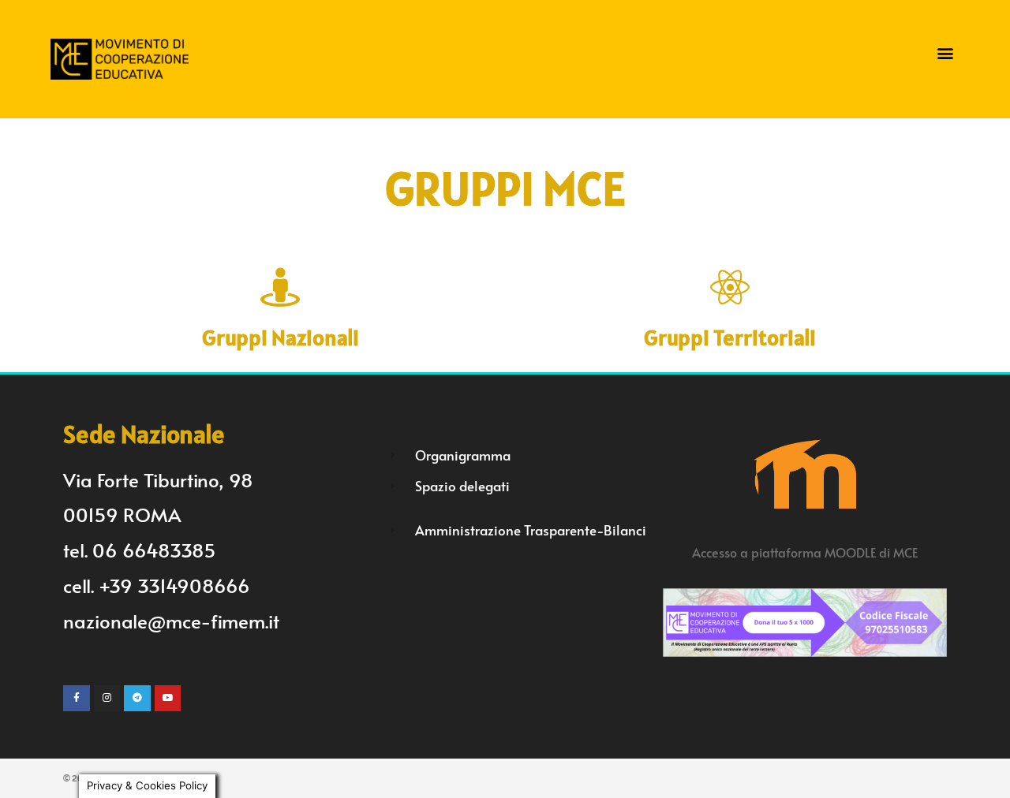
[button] (946, 53)
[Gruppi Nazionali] (280, 287)
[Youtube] (168, 698)
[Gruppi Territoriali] (730, 287)
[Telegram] (137, 698)
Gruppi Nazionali (280, 337)
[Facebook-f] (76, 698)
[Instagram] (107, 698)
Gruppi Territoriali (730, 337)
